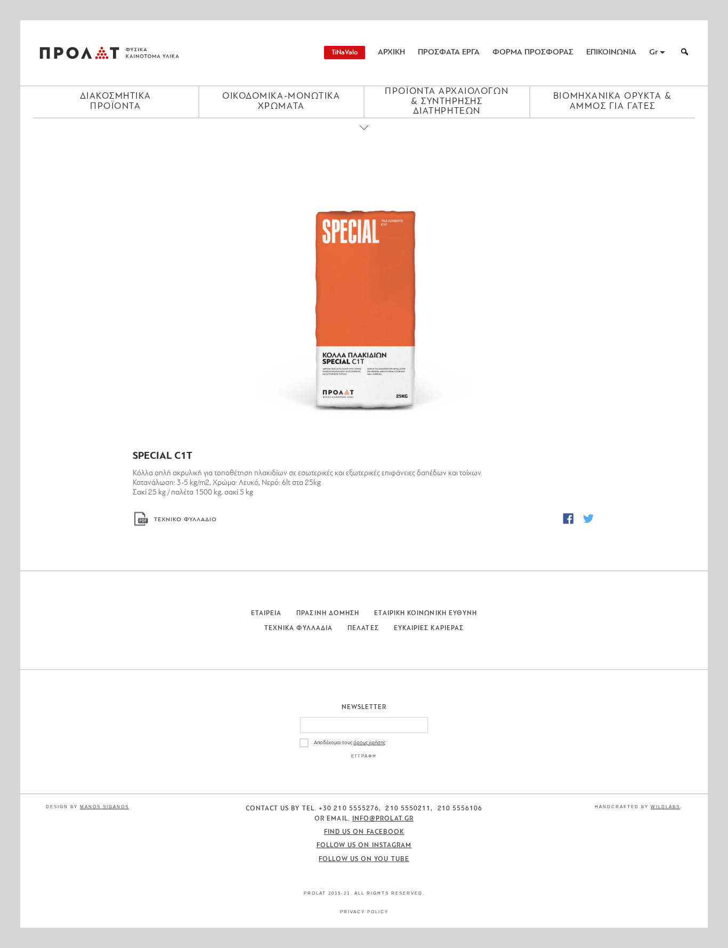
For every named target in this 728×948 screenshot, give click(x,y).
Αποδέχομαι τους (349, 743)
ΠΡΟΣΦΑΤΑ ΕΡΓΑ (449, 53)
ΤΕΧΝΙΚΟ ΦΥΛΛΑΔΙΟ (185, 520)
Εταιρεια (266, 613)
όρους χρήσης (369, 743)
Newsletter (364, 707)
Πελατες (363, 628)
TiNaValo (344, 52)
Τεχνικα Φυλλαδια (298, 628)
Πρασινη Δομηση (327, 613)
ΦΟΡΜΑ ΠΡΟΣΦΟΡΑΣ (532, 53)
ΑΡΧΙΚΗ (391, 53)
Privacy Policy (364, 912)
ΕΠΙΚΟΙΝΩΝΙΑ (611, 53)
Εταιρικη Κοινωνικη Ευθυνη (425, 613)
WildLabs (665, 806)
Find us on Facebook (364, 832)
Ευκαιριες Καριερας (429, 628)
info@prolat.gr (383, 819)
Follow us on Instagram (364, 845)
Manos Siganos (104, 806)
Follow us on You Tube (364, 859)
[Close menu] (364, 136)
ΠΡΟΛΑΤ (79, 53)
